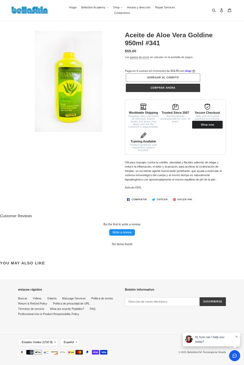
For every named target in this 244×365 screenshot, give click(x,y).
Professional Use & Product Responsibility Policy (48, 314)
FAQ (93, 308)
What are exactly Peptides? (67, 308)
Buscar (22, 298)
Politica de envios (102, 298)
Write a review (122, 232)
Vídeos (37, 298)
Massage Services (74, 298)
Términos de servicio (31, 308)
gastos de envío (139, 57)
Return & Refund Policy (32, 303)
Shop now (207, 124)
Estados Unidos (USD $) (37, 342)
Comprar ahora (163, 87)
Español (69, 342)
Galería (51, 298)
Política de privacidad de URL (71, 303)
